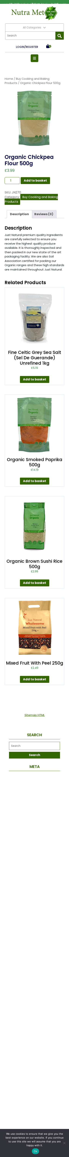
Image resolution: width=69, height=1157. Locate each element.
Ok (35, 1151)
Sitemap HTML (35, 715)
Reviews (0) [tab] (43, 214)
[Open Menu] (34, 58)
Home (9, 79)
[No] (64, 1143)
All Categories (32, 27)
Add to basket (35, 180)
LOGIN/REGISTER (27, 47)
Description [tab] (19, 214)
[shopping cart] (47, 47)
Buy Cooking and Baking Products (31, 199)
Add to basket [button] (34, 379)
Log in (34, 776)
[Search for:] (30, 36)
